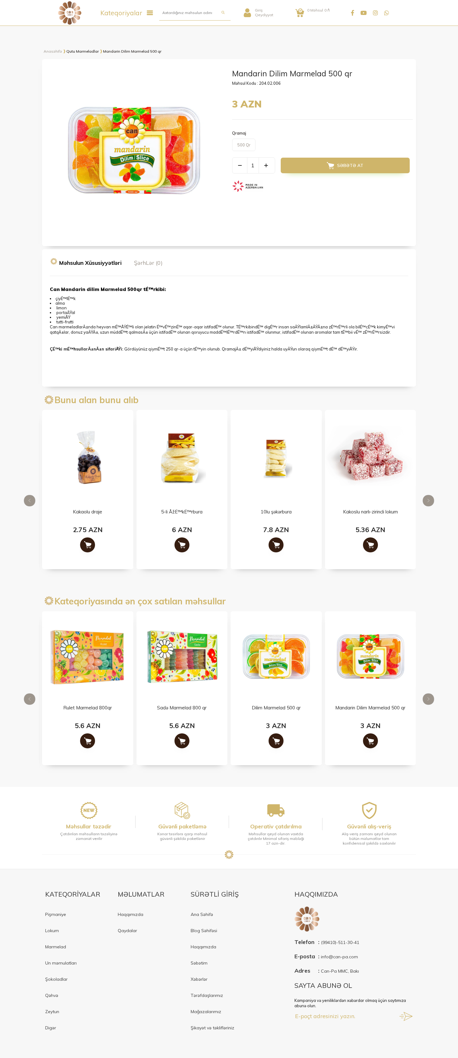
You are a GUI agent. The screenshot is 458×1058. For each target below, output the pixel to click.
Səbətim (199, 963)
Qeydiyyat (264, 14)
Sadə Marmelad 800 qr (182, 708)
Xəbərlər (199, 979)
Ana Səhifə (202, 914)
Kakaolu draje (87, 512)
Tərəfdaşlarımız (207, 995)
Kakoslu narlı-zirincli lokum (370, 512)
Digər (50, 1028)
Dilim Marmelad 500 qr (276, 708)
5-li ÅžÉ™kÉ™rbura (182, 512)
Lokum (52, 930)
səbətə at (350, 165)
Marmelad (55, 947)
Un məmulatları (61, 963)
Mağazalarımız (206, 1011)
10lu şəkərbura (276, 512)
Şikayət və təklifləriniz (212, 1028)
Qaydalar (127, 930)
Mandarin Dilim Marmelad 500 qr (370, 708)
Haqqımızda (130, 914)
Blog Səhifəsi (204, 930)
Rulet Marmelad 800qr (87, 708)
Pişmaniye (55, 914)
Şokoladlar (56, 979)
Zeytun (52, 1011)
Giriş (259, 10)
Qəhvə (51, 995)
